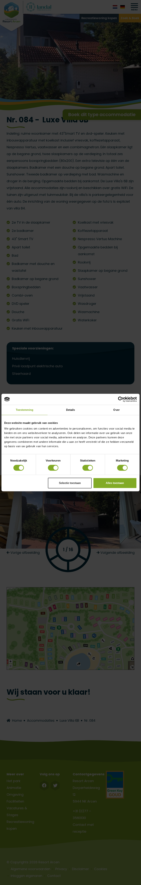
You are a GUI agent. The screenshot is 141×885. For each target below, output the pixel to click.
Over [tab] (116, 409)
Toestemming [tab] (24, 409)
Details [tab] (70, 409)
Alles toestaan (115, 482)
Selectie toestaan (70, 482)
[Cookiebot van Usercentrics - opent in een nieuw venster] (121, 399)
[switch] (53, 468)
